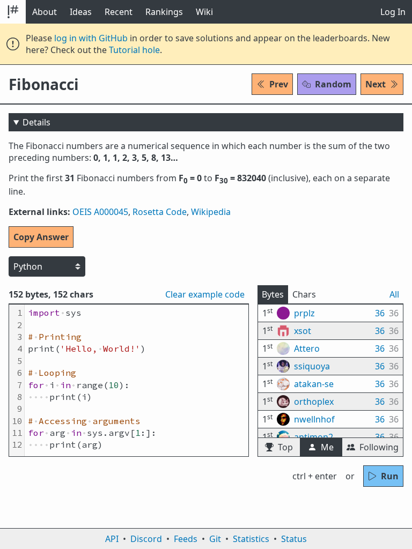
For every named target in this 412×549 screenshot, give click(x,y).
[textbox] (136, 380)
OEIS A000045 (100, 212)
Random (333, 84)
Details (36, 122)
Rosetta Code (160, 212)
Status (294, 539)
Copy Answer (41, 237)
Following (379, 447)
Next (375, 84)
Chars (304, 294)
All (394, 294)
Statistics (251, 539)
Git (215, 539)
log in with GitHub (91, 38)
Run (390, 476)
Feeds (185, 539)
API (112, 539)
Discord (146, 539)
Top (285, 447)
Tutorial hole (134, 50)
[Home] (13, 12)
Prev (278, 84)
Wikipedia (211, 212)
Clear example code (205, 294)
